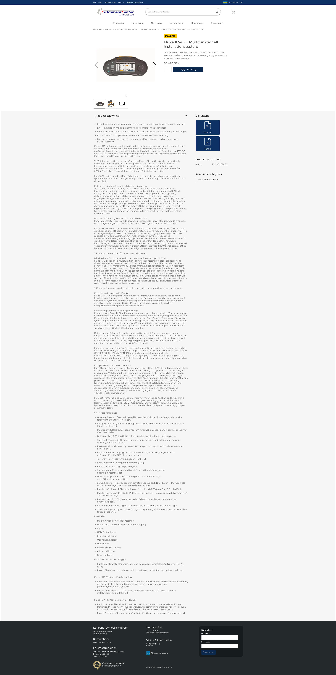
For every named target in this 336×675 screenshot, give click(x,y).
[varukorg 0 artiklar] (233, 12)
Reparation (217, 23)
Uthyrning (156, 23)
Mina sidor (97, 2)
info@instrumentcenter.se (157, 633)
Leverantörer (177, 23)
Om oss (121, 2)
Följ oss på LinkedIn (159, 653)
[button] (154, 65)
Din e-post (205, 642)
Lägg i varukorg (188, 69)
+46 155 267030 (152, 631)
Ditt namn (205, 633)
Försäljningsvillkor (135, 2)
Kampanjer (197, 23)
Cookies (149, 646)
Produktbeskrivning (106, 115)
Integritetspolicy (153, 644)
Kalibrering (138, 23)
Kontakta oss (110, 2)
